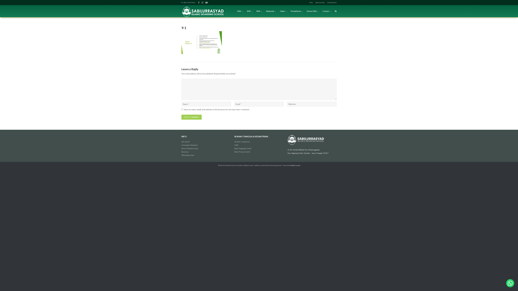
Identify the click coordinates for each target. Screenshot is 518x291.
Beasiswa (185, 152)
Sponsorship (320, 2)
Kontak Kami (332, 2)
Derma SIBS (312, 11)
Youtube (206, 2)
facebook (198, 2)
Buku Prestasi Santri (242, 152)
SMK (258, 11)
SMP (249, 11)
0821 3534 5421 (189, 2)
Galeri (282, 11)
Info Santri (185, 142)
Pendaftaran (296, 11)
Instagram (202, 2)
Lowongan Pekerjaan (189, 145)
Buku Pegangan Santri (242, 148)
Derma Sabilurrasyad (189, 148)
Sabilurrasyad (295, 165)
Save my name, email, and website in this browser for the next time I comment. (217, 109)
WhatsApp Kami (187, 155)
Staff (236, 145)
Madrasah (270, 11)
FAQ (311, 2)
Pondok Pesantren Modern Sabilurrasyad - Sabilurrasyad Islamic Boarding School (253, 165)
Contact (325, 11)
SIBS (239, 11)
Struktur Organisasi (242, 142)
